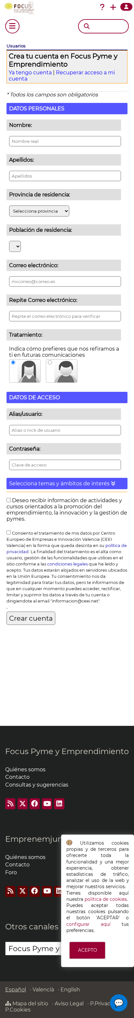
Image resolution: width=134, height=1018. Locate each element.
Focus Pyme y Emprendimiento (67, 751)
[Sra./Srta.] (25, 371)
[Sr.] (61, 371)
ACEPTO (87, 950)
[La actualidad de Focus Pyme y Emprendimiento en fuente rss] (10, 803)
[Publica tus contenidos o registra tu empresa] (113, 7)
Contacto (17, 777)
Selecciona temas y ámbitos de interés (60, 483)
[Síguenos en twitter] (23, 803)
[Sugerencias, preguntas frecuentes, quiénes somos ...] (102, 7)
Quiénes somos (25, 769)
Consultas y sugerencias (36, 785)
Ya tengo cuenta (30, 72)
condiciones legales (67, 564)
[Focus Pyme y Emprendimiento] (20, 7)
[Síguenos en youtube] (47, 803)
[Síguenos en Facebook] (35, 803)
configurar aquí (88, 924)
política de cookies (106, 899)
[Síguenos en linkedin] (59, 803)
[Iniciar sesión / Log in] (126, 7)
